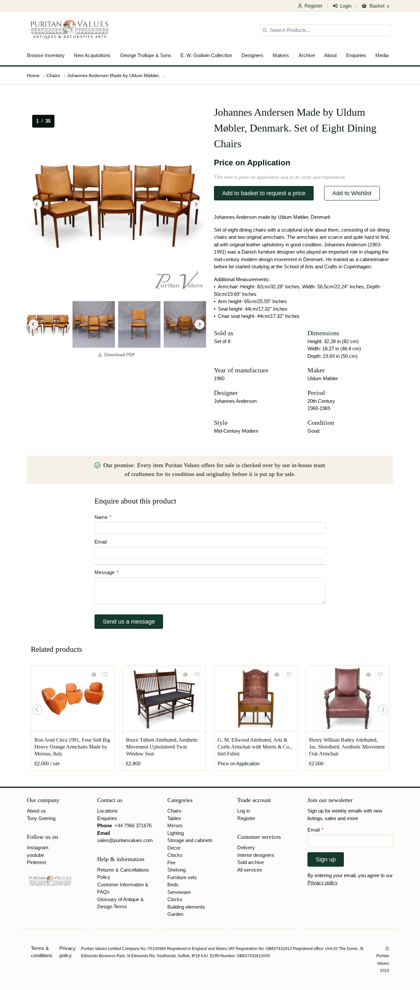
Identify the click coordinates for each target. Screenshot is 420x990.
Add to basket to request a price (263, 193)
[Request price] (277, 674)
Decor (173, 848)
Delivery (246, 847)
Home (33, 75)
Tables (174, 818)
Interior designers (255, 855)
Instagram (38, 847)
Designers (252, 55)
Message (106, 572)
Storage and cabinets (190, 840)
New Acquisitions (92, 55)
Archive (307, 55)
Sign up (326, 859)
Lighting (175, 833)
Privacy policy (322, 882)
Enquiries (356, 55)
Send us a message (129, 621)
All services (249, 870)
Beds (172, 884)
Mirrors (175, 825)
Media (381, 55)
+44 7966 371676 (133, 825)
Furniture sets (182, 877)
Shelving (176, 870)
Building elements (186, 907)
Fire (171, 862)
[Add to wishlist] (105, 674)
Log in (243, 811)
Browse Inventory (46, 55)
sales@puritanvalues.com (125, 840)
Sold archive (250, 862)
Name (103, 517)
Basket (379, 5)
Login (345, 5)
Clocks (174, 855)
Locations (107, 811)
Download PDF (120, 354)
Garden (175, 914)
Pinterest (36, 862)
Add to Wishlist (351, 193)
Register (313, 5)
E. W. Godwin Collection (206, 55)
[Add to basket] (94, 674)
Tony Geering (41, 818)
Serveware (179, 892)
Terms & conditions (41, 952)
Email (100, 541)
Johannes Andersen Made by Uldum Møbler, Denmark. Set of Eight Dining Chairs (116, 75)
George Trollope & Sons (145, 55)
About (330, 55)
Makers (281, 55)
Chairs (53, 75)
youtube (35, 855)
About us (36, 811)
